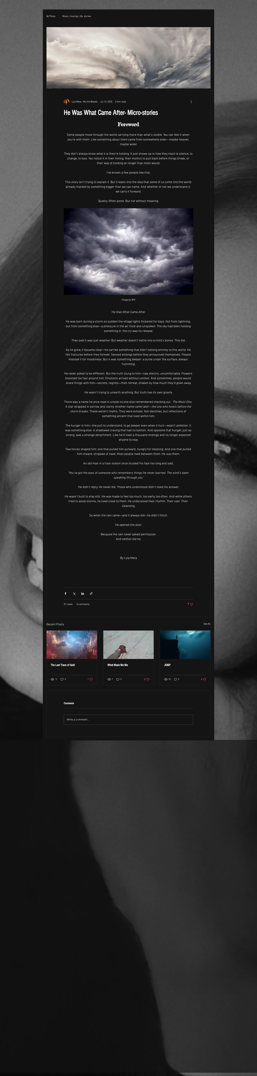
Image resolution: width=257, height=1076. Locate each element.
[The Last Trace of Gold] (72, 645)
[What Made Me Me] (128, 645)
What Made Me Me (118, 665)
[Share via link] (91, 593)
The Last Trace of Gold (63, 665)
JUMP (167, 665)
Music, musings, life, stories (76, 16)
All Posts (50, 16)
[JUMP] (185, 645)
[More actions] (191, 102)
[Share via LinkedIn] (82, 593)
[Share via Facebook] (65, 593)
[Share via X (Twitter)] (74, 593)
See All (207, 624)
